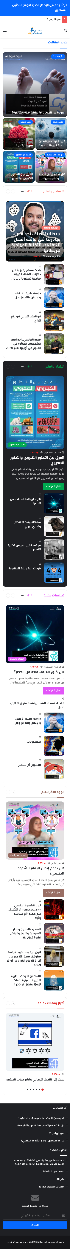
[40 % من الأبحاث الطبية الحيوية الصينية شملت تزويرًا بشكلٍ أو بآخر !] (54, 980)
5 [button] (30, 1089)
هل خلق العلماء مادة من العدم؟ (25, 501)
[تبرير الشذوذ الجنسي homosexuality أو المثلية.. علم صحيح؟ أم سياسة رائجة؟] (54, 909)
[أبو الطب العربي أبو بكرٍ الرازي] (54, 320)
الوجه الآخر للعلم (55, 155)
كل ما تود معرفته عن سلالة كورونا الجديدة (52, 143)
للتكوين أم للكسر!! (29, 765)
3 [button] (36, 1089)
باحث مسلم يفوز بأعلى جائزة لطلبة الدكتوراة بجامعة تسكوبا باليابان (26, 274)
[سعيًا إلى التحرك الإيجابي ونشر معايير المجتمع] (35, 1042)
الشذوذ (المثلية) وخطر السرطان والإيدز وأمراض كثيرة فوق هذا (25, 933)
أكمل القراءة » (53, 486)
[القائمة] (5, 32)
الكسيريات (34, 742)
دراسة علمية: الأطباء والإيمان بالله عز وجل (28, 295)
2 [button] (39, 1089)
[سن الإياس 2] (19, 134)
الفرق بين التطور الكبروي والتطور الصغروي (22, 178)
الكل (29, 191)
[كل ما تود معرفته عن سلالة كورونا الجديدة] (51, 134)
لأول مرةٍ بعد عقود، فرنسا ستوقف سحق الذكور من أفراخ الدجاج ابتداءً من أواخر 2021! (24, 958)
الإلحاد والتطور (23, 155)
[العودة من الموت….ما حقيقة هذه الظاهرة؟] (35, 84)
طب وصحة (58, 56)
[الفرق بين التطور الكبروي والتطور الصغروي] (19, 167)
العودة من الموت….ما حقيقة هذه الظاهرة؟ (38, 113)
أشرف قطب (52, 257)
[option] (35, 117)
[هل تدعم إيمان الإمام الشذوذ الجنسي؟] (51, 167)
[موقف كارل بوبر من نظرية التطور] (54, 549)
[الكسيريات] (54, 746)
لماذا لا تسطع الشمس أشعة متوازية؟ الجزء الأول (37, 705)
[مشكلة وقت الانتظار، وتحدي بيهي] (54, 526)
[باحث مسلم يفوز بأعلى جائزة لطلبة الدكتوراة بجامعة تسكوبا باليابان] (54, 274)
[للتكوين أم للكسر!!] (54, 769)
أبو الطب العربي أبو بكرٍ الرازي (26, 318)
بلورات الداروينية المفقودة (24, 568)
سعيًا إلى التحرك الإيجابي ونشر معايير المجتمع (35, 1080)
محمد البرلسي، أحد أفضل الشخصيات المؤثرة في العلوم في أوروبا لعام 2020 (23, 344)
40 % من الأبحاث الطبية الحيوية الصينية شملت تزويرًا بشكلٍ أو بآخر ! (26, 980)
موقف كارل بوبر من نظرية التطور (24, 547)
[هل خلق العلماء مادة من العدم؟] (54, 503)
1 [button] (42, 1090)
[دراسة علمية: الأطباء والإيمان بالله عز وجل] (54, 297)
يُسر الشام (56, 863)
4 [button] (33, 1089)
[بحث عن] (65, 32)
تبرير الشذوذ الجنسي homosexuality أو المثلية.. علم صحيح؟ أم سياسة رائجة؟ (24, 912)
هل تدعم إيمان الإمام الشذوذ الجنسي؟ (52, 176)
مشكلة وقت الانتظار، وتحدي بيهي (27, 524)
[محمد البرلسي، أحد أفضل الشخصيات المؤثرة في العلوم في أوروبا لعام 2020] (54, 343)
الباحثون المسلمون (52, 453)
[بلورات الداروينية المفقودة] (54, 572)
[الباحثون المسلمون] (35, 30)
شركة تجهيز (12, 1242)
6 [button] (27, 1089)
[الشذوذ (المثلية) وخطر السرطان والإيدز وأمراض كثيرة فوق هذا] (54, 933)
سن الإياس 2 (24, 145)
